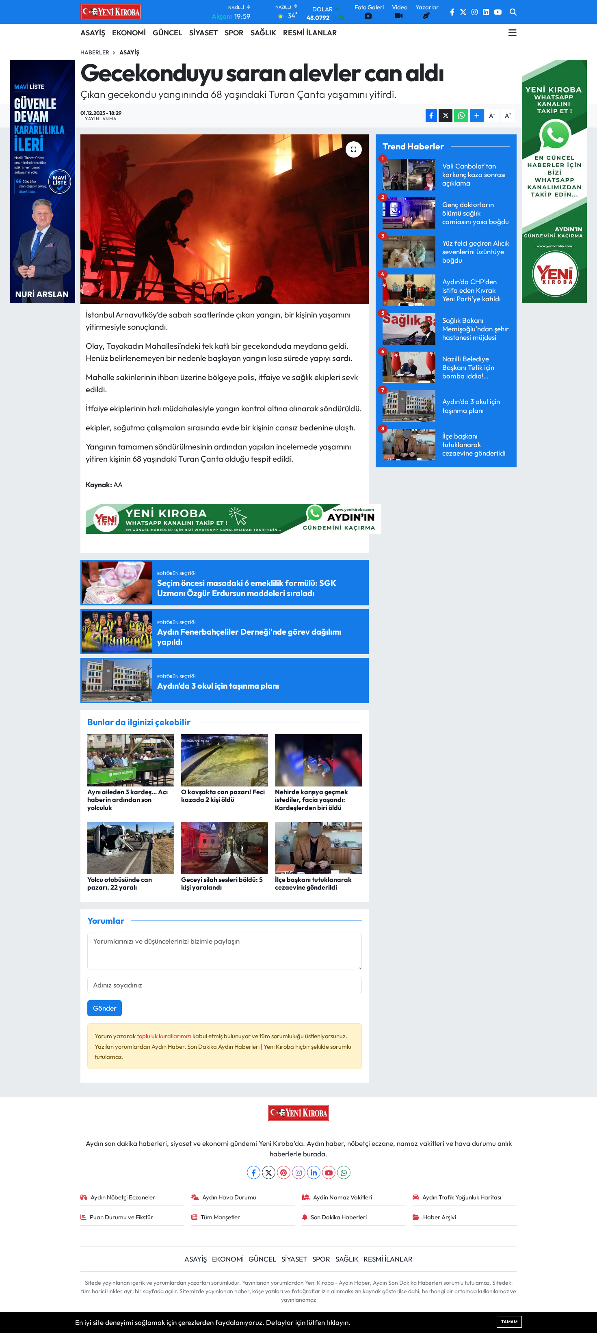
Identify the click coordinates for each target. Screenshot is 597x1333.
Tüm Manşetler (220, 1217)
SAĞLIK (263, 32)
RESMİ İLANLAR (310, 32)
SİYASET (203, 32)
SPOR (234, 32)
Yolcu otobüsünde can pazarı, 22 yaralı (119, 883)
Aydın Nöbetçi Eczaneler (123, 1197)
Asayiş (129, 52)
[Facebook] (253, 1172)
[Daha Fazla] (477, 115)
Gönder (105, 1008)
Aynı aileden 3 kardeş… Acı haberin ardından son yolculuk (127, 799)
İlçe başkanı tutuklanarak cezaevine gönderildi (313, 883)
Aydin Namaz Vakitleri (342, 1197)
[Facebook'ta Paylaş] (431, 115)
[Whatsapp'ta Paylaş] (461, 115)
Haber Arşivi (439, 1217)
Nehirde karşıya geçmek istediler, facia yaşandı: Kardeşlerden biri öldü (311, 799)
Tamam (509, 1321)
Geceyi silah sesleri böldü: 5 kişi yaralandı (222, 883)
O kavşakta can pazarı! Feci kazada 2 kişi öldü (223, 796)
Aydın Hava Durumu (229, 1197)
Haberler (94, 52)
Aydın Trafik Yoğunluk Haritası (461, 1197)
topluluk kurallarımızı (165, 1036)
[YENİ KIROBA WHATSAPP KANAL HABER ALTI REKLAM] (233, 518)
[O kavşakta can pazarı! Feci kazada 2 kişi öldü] (224, 759)
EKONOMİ (129, 32)
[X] (268, 1172)
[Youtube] (328, 1172)
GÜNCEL (167, 32)
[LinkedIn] (313, 1172)
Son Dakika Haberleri (339, 1217)
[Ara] (513, 12)
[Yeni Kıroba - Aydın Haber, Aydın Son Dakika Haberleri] (110, 12)
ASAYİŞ (92, 32)
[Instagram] (298, 1172)
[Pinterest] (283, 1172)
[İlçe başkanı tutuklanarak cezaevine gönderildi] (318, 847)
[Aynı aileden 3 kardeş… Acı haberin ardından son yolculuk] (130, 759)
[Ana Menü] (512, 33)
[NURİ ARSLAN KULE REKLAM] (42, 180)
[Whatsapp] (343, 1172)
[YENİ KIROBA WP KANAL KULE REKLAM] (554, 180)
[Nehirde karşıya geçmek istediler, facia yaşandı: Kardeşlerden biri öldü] (318, 759)
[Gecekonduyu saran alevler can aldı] (224, 218)
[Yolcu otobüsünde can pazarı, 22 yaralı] (130, 847)
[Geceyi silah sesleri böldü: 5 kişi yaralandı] (224, 847)
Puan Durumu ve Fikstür (121, 1217)
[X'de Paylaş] (445, 115)
